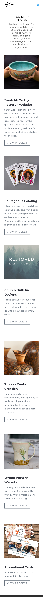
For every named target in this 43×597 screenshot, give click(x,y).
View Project (17, 142)
